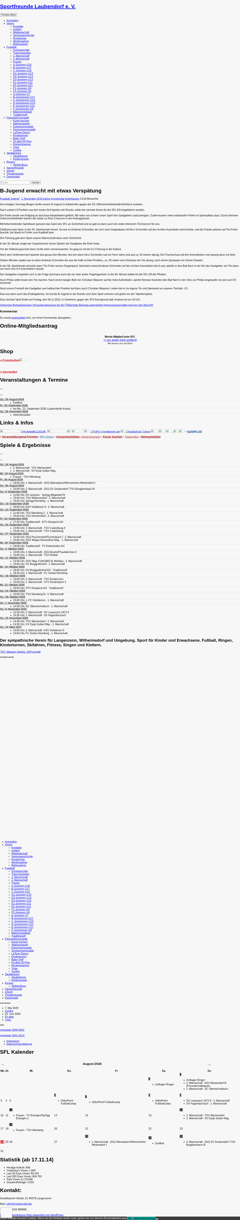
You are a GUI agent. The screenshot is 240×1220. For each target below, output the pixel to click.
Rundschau (19, 38)
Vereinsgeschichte (23, 35)
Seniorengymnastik (24, 129)
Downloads (13, 176)
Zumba (17, 150)
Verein (10, 23)
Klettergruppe (21, 159)
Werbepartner (21, 41)
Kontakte (18, 26)
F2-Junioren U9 (22, 91)
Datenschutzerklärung (19, 1044)
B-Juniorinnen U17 (24, 97)
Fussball (11, 47)
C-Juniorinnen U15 (24, 100)
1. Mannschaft (21, 55)
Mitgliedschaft (21, 32)
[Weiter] (1, 394)
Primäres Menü (8, 15)
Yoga (16, 147)
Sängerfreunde (15, 167)
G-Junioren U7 (21, 94)
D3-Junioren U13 (23, 79)
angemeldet (18, 317)
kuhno (46, 198)
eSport (10, 170)
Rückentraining (22, 144)
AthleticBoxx (20, 164)
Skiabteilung (14, 153)
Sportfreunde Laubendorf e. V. (38, 6)
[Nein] (157, 1219)
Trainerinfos (131, 436)
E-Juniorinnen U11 (24, 106)
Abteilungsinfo (21, 123)
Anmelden (12, 20)
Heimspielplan (151, 436)
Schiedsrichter (21, 50)
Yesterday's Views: (18, 1170)
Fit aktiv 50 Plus (22, 141)
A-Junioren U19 (22, 64)
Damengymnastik (23, 126)
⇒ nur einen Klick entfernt (120, 340)
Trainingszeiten (22, 53)
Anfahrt (17, 29)
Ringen (11, 162)
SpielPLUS (194, 431)
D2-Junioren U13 (23, 76)
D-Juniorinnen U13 (24, 103)
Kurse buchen (21, 120)
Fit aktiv (9, 1016)
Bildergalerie (20, 44)
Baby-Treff (19, 138)
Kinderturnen (20, 135)
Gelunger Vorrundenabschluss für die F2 (34, 305)
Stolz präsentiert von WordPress (44, 1215)
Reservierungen (90, 436)
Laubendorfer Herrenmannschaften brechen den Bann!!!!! (110, 305)
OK (129, 1218)
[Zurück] (1, 388)
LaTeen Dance (21, 132)
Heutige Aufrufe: (16, 1167)
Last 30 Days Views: (19, 1173)
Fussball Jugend (9, 198)
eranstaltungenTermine (20, 436)
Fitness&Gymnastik (18, 117)
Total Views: (14, 1179)
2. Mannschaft (21, 58)
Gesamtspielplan (68, 436)
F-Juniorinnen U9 (23, 109)
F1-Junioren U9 (22, 88)
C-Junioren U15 (22, 70)
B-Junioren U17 (22, 67)
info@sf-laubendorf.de (19, 1203)
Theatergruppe (15, 173)
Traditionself (20, 114)
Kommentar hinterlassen (65, 198)
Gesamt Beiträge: (17, 1182)
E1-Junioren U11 (23, 82)
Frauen (17, 61)
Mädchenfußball (22, 111)
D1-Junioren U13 (23, 73)
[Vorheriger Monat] (2, 1064)
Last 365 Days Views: (19, 1176)
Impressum (13, 1041)
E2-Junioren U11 (23, 85)
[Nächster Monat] (209, 1064)
